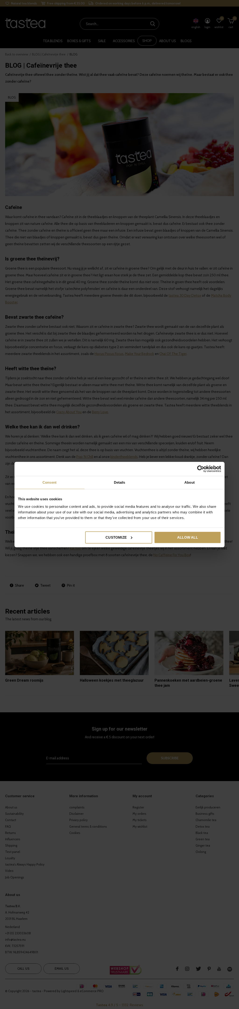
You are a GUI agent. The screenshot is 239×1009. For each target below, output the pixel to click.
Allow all (187, 537)
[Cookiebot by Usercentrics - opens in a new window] (200, 468)
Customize (116, 537)
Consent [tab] (49, 482)
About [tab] (189, 482)
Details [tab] (119, 482)
